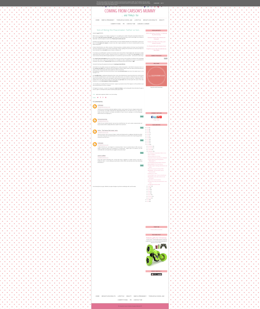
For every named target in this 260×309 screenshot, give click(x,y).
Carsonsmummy (102, 119)
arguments (103, 94)
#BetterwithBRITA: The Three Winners (155, 164)
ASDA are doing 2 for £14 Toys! (154, 156)
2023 (148, 129)
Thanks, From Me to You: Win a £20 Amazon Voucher (156, 42)
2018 (148, 137)
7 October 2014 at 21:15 (103, 157)
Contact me (131, 24)
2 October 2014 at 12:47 (103, 145)
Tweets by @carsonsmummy (156, 229)
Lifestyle (138, 20)
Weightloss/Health (150, 20)
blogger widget (156, 119)
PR (124, 24)
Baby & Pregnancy (108, 20)
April (149, 193)
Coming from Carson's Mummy (130, 11)
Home (97, 20)
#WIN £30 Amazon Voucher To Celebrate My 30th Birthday (156, 33)
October (150, 149)
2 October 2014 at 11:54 (103, 121)
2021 (148, 132)
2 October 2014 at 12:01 (103, 132)
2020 (148, 134)
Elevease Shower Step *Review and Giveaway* (156, 38)
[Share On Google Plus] (103, 97)
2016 (148, 141)
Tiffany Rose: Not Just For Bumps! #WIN (156, 168)
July (149, 187)
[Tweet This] (98, 97)
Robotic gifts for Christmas (156, 238)
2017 (148, 139)
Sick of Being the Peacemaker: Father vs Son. (157, 153)
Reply (142, 116)
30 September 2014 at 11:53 (104, 107)
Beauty (161, 20)
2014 (148, 144)
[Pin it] (105, 97)
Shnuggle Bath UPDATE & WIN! (154, 184)
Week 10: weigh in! (151, 154)
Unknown (100, 105)
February (150, 196)
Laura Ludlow (101, 155)
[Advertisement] (156, 99)
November (150, 147)
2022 (148, 131)
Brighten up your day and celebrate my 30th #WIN (156, 49)
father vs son (108, 94)
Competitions (116, 24)
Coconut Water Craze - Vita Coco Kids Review (157, 175)
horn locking (114, 94)
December (150, 146)
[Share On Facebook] (100, 97)
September (150, 151)
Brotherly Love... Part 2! (152, 173)
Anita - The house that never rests (108, 130)
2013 (148, 199)
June (149, 189)
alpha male (98, 94)
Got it (162, 3)
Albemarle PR (139, 306)
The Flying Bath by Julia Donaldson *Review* (157, 162)
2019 (148, 136)
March (149, 194)
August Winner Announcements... (154, 179)
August (149, 186)
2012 (148, 201)
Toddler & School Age (124, 20)
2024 (148, 127)
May (149, 191)
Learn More (156, 3)
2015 (148, 142)
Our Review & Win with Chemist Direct (156, 46)
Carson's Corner (143, 24)
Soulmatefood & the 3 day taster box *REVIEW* (157, 157)
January (149, 198)
